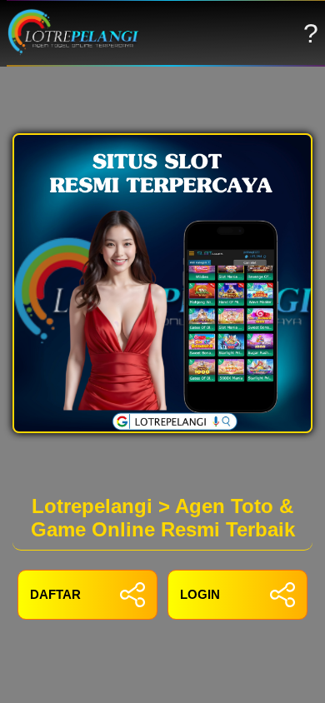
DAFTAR (55, 594)
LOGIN (200, 594)
